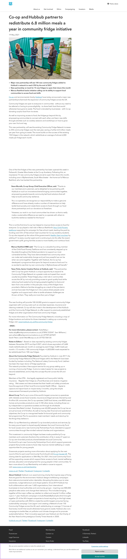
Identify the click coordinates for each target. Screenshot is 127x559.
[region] (63, 551)
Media (91, 9)
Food (11, 530)
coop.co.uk (13, 471)
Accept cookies (100, 556)
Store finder (50, 541)
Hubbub (38, 97)
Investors (82, 9)
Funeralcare (13, 534)
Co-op (11, 97)
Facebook (29, 471)
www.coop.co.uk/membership (24, 467)
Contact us (49, 534)
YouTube (86, 541)
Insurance (12, 541)
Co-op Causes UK (60, 454)
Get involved (48, 9)
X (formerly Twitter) (89, 534)
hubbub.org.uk (15, 520)
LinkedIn (46, 471)
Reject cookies (99, 551)
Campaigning (70, 9)
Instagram (38, 471)
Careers (48, 537)
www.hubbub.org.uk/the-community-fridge (35, 322)
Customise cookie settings (99, 546)
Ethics (59, 9)
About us (36, 9)
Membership (50, 530)
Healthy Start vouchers (59, 235)
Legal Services (14, 537)
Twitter (21, 471)
